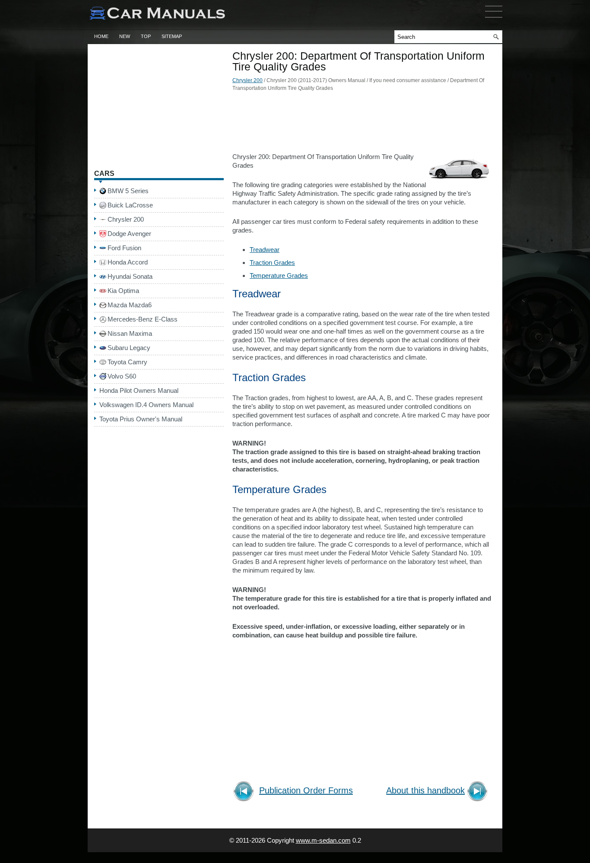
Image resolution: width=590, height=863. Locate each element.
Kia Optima (123, 290)
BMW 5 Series (128, 190)
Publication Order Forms (306, 790)
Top (146, 36)
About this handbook (425, 790)
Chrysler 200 (247, 80)
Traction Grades (272, 262)
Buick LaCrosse (130, 205)
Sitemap (172, 36)
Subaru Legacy (129, 347)
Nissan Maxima (130, 333)
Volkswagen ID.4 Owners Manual (146, 404)
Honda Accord (128, 262)
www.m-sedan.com (323, 840)
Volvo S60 (122, 376)
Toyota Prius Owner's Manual (140, 419)
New (124, 36)
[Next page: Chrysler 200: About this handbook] (479, 792)
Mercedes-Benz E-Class (143, 319)
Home (101, 36)
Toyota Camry (127, 362)
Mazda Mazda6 (130, 305)
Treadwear (264, 249)
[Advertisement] (362, 124)
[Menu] (493, 19)
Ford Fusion (124, 248)
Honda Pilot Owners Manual (138, 390)
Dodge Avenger (129, 233)
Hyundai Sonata (130, 276)
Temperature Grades (279, 275)
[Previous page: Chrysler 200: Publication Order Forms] (245, 792)
